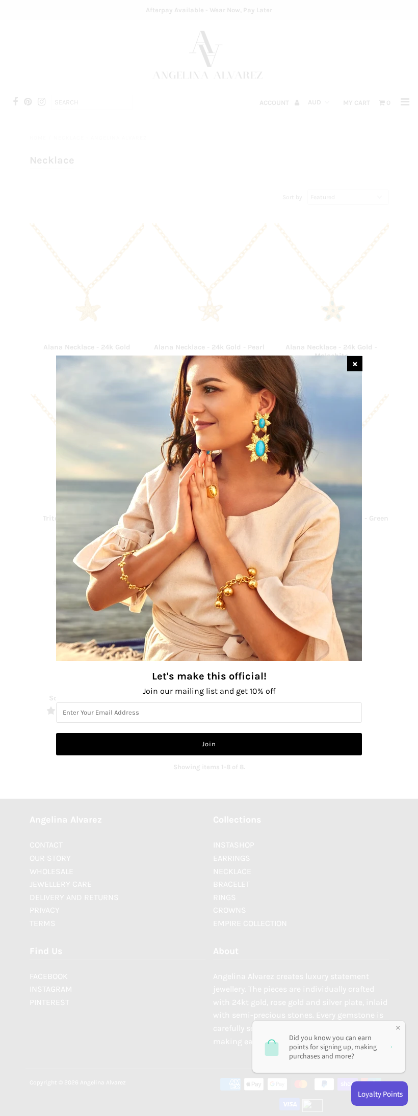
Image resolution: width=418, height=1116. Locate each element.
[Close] (354, 363)
